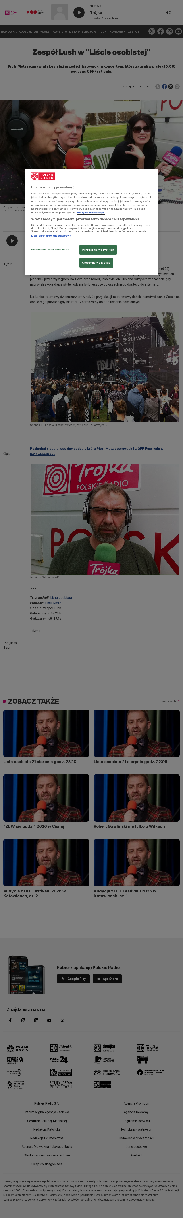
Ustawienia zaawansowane (50, 249)
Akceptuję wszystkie (96, 262)
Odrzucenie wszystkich (98, 250)
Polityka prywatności (90, 212)
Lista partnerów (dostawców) (51, 235)
